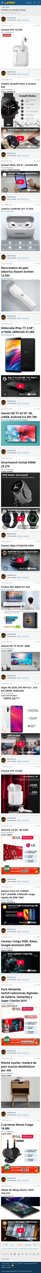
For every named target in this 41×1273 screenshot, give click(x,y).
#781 (38, 937)
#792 (38, 263)
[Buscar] (39, 3)
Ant (12, 1245)
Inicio (8, 1265)
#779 (38, 1058)
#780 (38, 985)
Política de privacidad (30, 1263)
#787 (38, 583)
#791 (38, 324)
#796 (38, 25)
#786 (38, 642)
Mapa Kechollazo (6, 1267)
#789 (38, 458)
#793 (38, 204)
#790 (38, 409)
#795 (38, 79)
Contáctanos (5, 1263)
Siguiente (28, 1245)
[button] (2, 2)
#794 (38, 161)
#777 (38, 1186)
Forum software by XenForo (16, 1271)
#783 (38, 826)
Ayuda (3, 1265)
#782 (38, 887)
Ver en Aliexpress (7, 32)
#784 (38, 767)
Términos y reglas (16, 1263)
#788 (38, 541)
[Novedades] (35, 3)
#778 (38, 1120)
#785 (38, 683)
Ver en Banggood (7, 335)
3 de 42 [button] (20, 1245)
